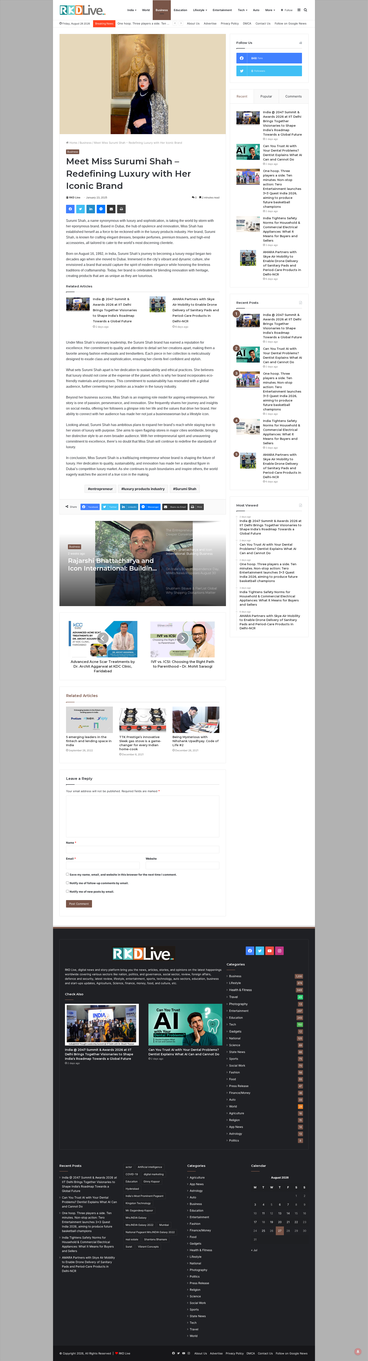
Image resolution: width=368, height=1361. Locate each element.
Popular (266, 96)
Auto (256, 10)
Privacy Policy (230, 23)
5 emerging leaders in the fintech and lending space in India (89, 741)
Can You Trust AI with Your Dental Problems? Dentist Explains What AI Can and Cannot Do (89, 1202)
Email (71, 858)
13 (279, 1213)
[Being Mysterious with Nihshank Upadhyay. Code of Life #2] (195, 720)
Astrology (235, 1133)
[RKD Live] (82, 10)
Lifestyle (198, 10)
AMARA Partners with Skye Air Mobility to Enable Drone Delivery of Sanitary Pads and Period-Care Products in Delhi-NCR (195, 310)
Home (73, 142)
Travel (233, 997)
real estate (132, 1239)
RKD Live (74, 197)
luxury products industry (144, 489)
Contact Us (263, 23)
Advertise (210, 23)
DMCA (247, 23)
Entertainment (222, 10)
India (130, 10)
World (146, 10)
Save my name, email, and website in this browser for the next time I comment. (123, 874)
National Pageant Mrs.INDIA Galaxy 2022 (150, 1232)
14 (288, 1213)
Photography (238, 1004)
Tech (241, 10)
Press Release (239, 1086)
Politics (234, 1140)
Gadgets (235, 1031)
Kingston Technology (138, 1203)
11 (263, 1213)
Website (151, 858)
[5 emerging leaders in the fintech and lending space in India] (89, 720)
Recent (242, 96)
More (268, 10)
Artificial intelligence (150, 1167)
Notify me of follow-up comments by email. (99, 883)
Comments (293, 96)
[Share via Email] (111, 209)
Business (162, 10)
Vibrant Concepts (148, 1246)
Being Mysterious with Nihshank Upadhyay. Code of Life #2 (195, 741)
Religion (234, 1120)
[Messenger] (101, 209)
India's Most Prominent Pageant (144, 1196)
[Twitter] (80, 209)
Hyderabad (132, 1188)
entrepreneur (101, 489)
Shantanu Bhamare (155, 1239)
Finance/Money (239, 1092)
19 (271, 1222)
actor (129, 1167)
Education (180, 10)
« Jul (254, 1250)
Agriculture (236, 1113)
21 (288, 1222)
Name (71, 842)
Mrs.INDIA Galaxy (136, 1217)
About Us (193, 23)
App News (236, 1127)
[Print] (121, 209)
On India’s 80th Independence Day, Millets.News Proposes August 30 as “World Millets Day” (112, 564)
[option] (142, 563)
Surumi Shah (185, 489)
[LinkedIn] (90, 209)
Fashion (234, 1072)
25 (263, 1230)
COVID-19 (132, 1174)
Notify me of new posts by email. (92, 891)
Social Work (237, 1065)
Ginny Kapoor (152, 1181)
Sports (233, 1058)
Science (234, 1045)
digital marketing (154, 1174)
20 (280, 1222)
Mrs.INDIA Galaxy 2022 (139, 1224)
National (234, 1038)
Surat (129, 1246)
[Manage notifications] (358, 1351)
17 (255, 1222)
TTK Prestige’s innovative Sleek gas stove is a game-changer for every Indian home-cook (140, 743)
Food (232, 1079)
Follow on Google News (290, 23)
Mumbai (164, 1224)
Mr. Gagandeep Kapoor (139, 1210)
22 (296, 1222)
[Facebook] (70, 209)
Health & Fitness (240, 990)
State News (237, 1052)
